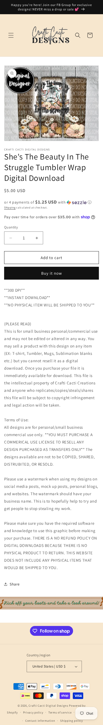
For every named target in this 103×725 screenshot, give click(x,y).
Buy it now (51, 273)
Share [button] (15, 584)
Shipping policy (71, 721)
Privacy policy (33, 712)
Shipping (10, 207)
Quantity (11, 227)
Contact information (40, 721)
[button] (11, 35)
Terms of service (59, 712)
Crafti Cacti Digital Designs (48, 705)
